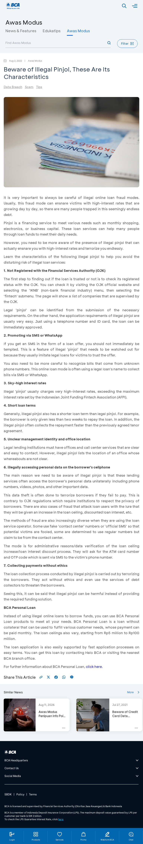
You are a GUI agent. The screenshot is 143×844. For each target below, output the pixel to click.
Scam (29, 87)
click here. (94, 666)
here (60, 819)
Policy (20, 794)
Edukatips (52, 30)
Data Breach (13, 87)
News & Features (20, 30)
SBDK (8, 794)
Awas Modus (78, 30)
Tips (39, 87)
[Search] (124, 6)
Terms (33, 794)
